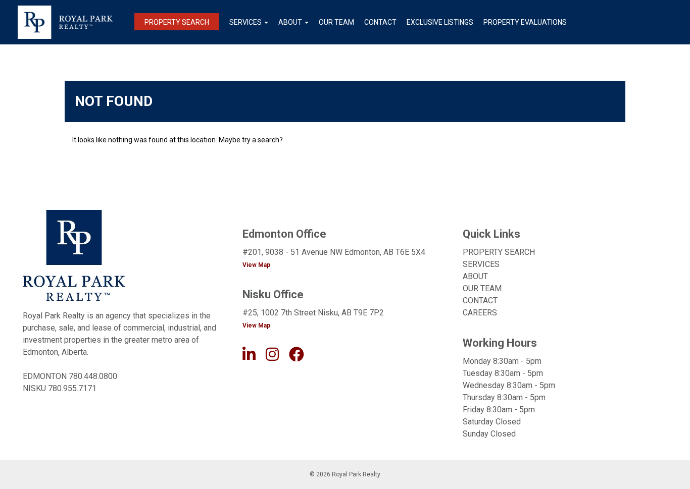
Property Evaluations (525, 22)
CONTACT (480, 300)
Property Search (176, 22)
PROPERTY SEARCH (499, 252)
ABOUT (475, 276)
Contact (380, 22)
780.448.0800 (93, 376)
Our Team (336, 22)
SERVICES (481, 264)
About (290, 22)
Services (245, 22)
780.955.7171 (72, 388)
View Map (256, 264)
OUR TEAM (482, 288)
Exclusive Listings (440, 22)
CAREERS (480, 312)
